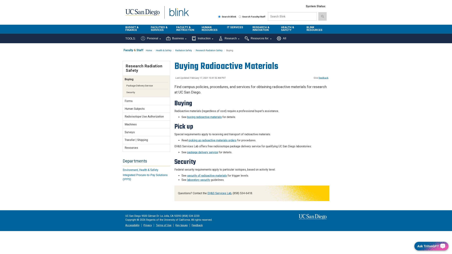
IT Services (235, 27)
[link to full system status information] (301, 6)
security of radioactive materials (207, 175)
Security (130, 92)
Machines (131, 124)
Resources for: (260, 38)
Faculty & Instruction (185, 29)
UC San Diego (142, 14)
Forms (129, 101)
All (284, 38)
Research (231, 38)
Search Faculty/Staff (253, 16)
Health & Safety (287, 29)
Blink (179, 14)
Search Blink (229, 16)
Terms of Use (163, 225)
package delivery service (202, 152)
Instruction (204, 38)
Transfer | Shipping (136, 140)
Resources (131, 147)
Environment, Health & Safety (140, 170)
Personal (152, 38)
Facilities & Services (159, 29)
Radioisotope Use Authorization (144, 116)
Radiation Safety (183, 50)
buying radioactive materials (204, 117)
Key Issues (182, 225)
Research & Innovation (260, 29)
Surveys (130, 132)
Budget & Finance (132, 29)
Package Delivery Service (139, 85)
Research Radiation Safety (209, 50)
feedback (323, 78)
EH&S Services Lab (219, 193)
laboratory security (198, 180)
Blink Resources (314, 29)
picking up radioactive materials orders (212, 140)
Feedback (197, 225)
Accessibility (132, 225)
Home (149, 50)
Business (178, 38)
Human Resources (210, 29)
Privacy (148, 225)
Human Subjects (135, 108)
